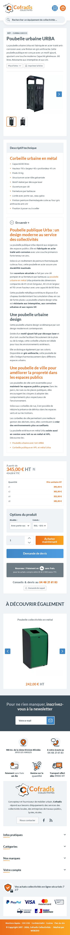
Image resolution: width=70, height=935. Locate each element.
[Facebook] (44, 820)
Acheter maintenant (49, 540)
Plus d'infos (13, 65)
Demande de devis (35, 553)
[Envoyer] (50, 720)
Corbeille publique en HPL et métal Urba (31, 448)
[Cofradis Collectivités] (17, 8)
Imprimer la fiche (35, 65)
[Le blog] (51, 820)
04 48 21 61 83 (48, 582)
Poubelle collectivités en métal (35, 619)
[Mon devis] (55, 8)
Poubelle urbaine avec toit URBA (28, 443)
